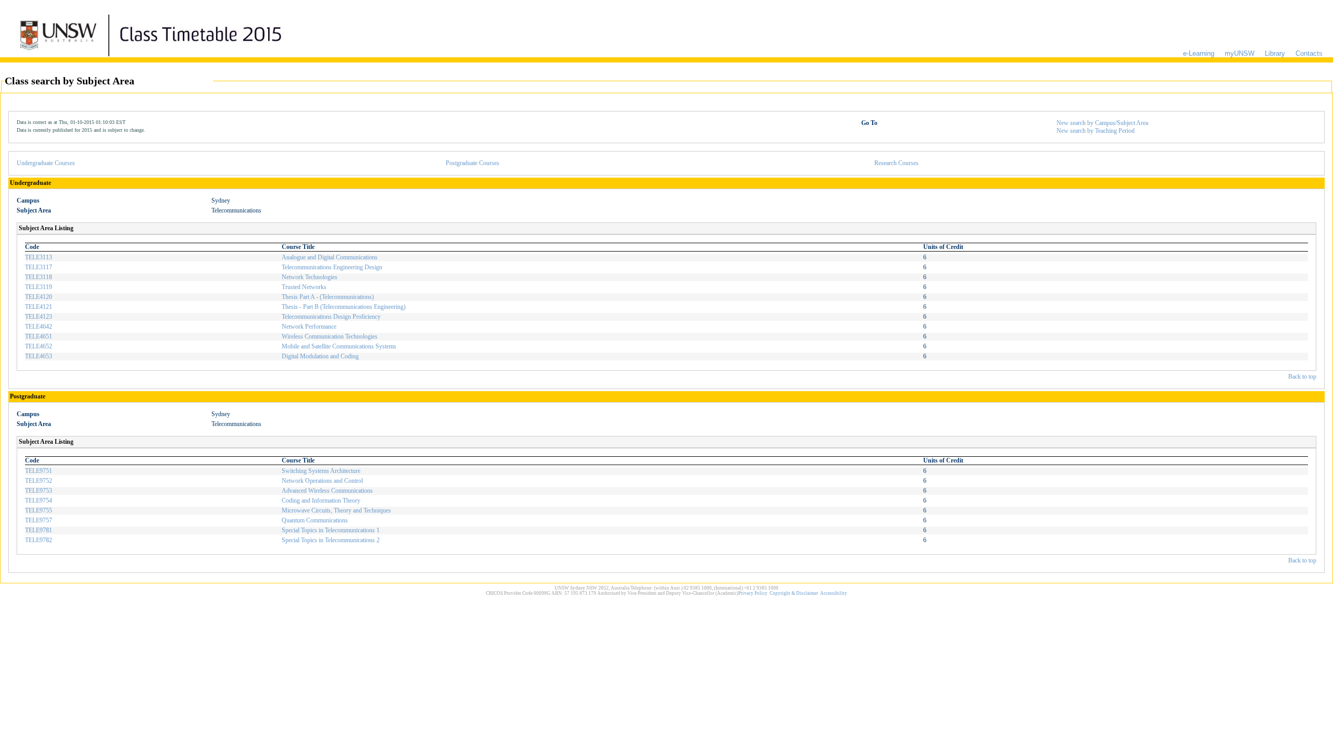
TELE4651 (38, 336)
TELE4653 (38, 356)
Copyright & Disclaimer (794, 593)
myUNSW (1239, 53)
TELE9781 (38, 530)
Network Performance (309, 326)
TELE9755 (38, 510)
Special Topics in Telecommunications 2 (331, 540)
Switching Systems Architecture (321, 470)
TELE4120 (38, 297)
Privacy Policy (753, 593)
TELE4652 (38, 346)
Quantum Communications (315, 520)
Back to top (1302, 376)
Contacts (1309, 53)
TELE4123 (38, 316)
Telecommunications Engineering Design (332, 267)
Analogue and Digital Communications (330, 257)
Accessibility (833, 593)
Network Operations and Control (322, 480)
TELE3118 (38, 277)
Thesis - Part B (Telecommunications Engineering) (344, 306)
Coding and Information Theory (321, 500)
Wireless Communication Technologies (330, 336)
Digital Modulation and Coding (320, 356)
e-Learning (1198, 53)
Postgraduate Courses (472, 163)
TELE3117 (38, 267)
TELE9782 (38, 540)
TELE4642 (38, 326)
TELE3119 (38, 287)
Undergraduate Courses (46, 163)
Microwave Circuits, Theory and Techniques (336, 510)
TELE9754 (38, 500)
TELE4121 (38, 306)
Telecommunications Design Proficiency (331, 316)
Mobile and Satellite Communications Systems (339, 346)
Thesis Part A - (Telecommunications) (328, 297)
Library (1275, 53)
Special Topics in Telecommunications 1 (331, 530)
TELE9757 (38, 520)
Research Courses (896, 163)
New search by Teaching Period (1096, 130)
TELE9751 (38, 470)
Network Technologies (309, 277)
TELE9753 (38, 490)
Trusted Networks (304, 287)
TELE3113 (38, 257)
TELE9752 (38, 480)
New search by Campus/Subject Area (1102, 123)
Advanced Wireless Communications (327, 490)
